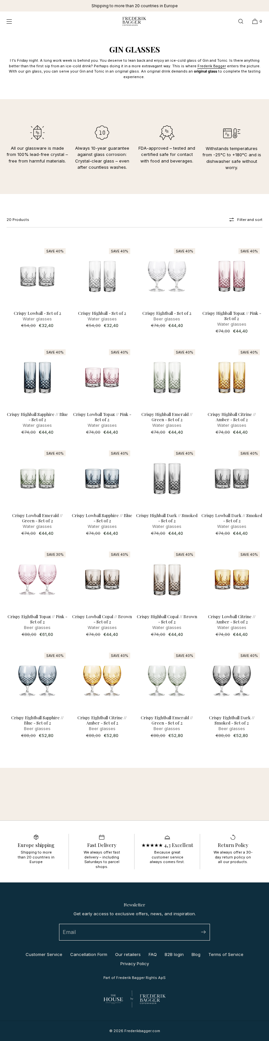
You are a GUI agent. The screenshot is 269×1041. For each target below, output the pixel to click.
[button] (241, 21)
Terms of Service (225, 954)
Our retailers (128, 954)
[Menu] (14, 21)
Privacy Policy (134, 963)
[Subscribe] (202, 932)
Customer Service (44, 954)
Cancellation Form (88, 954)
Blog (196, 954)
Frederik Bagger (211, 66)
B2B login (174, 954)
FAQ (153, 954)
